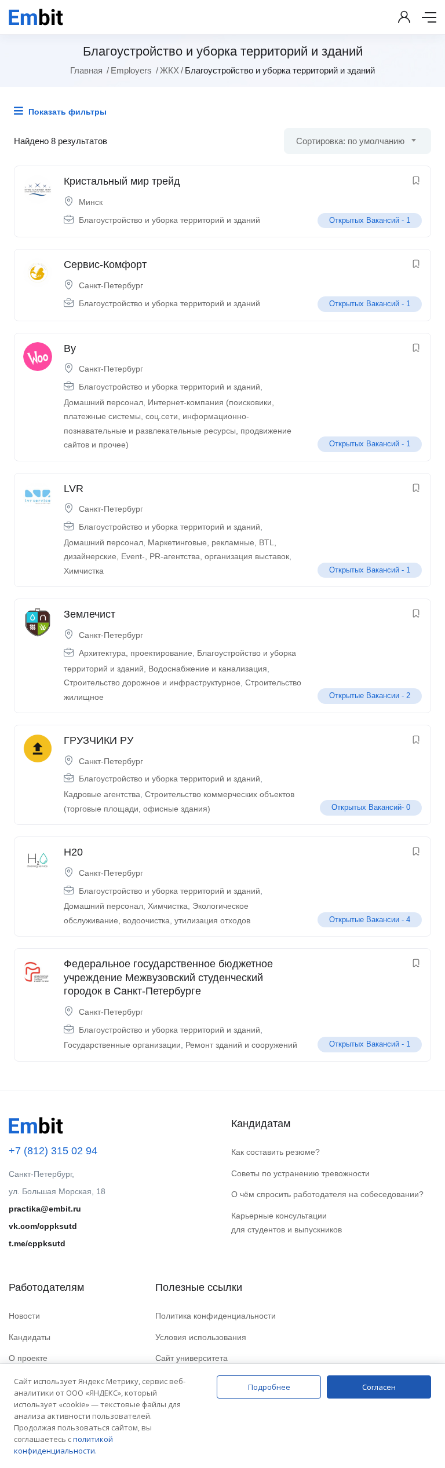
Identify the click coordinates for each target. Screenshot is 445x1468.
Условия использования (200, 1337)
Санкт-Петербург (111, 285)
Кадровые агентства (102, 794)
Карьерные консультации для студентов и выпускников (286, 1223)
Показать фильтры (66, 111)
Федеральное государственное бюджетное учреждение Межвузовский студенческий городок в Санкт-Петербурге (168, 977)
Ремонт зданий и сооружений (241, 1044)
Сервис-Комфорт (105, 264)
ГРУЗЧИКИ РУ (98, 740)
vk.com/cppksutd (43, 1226)
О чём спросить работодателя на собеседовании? (327, 1194)
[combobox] (357, 141)
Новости (24, 1315)
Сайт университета (191, 1358)
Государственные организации (122, 1044)
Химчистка (84, 570)
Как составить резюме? (275, 1152)
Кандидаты (29, 1337)
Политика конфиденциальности (215, 1315)
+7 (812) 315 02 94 (53, 1151)
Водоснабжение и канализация (207, 668)
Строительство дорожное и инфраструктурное (152, 682)
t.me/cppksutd (37, 1243)
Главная (86, 70)
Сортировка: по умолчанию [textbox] (350, 141)
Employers (131, 70)
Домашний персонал (103, 402)
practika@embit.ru (45, 1208)
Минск (91, 202)
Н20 (73, 852)
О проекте (28, 1358)
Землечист (89, 614)
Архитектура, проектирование (135, 653)
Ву (70, 348)
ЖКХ (169, 70)
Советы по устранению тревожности (300, 1173)
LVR (73, 488)
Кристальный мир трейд (122, 181)
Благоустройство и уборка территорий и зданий (169, 220)
